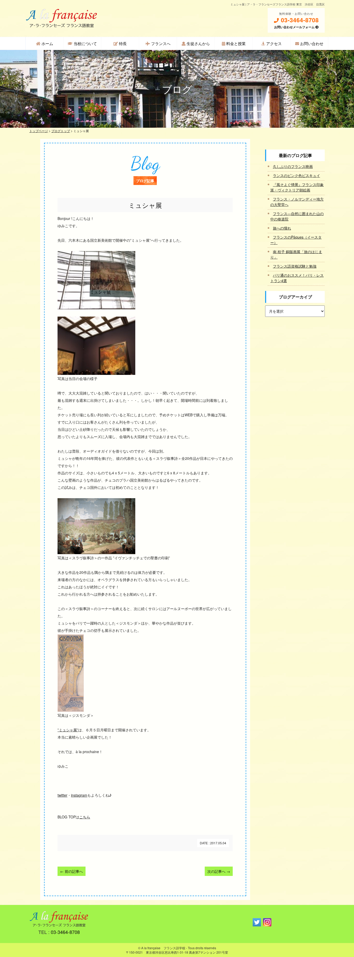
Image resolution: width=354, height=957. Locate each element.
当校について (85, 43)
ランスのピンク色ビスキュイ (296, 175)
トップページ (38, 130)
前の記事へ (71, 871)
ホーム (46, 43)
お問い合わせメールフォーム (294, 27)
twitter (62, 795)
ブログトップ (60, 130)
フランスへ (160, 43)
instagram (79, 795)
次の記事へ (218, 871)
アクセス (273, 43)
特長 (122, 43)
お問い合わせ (311, 43)
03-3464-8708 (299, 20)
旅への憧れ (282, 228)
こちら (84, 816)
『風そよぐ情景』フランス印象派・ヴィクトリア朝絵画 (297, 187)
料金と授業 (235, 43)
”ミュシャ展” (68, 729)
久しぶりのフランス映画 (293, 166)
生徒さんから (198, 43)
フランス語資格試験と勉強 (294, 266)
